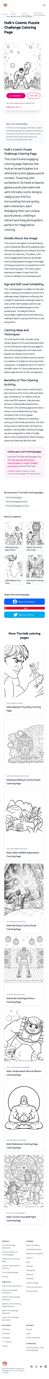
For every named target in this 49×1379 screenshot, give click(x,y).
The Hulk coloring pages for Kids (16, 502)
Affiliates (30, 1278)
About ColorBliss (33, 1245)
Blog (28, 1262)
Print (32, 96)
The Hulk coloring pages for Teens (17, 506)
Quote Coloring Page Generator (10, 1318)
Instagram (6, 1337)
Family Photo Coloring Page (11, 1260)
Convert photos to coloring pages (10, 1253)
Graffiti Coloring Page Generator (11, 1298)
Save (25, 608)
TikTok (4, 1346)
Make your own (12, 107)
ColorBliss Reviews (33, 1249)
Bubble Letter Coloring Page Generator (11, 1305)
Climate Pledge (32, 1283)
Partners (29, 1274)
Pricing (5, 1276)
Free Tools (6, 1282)
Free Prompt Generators (12, 1286)
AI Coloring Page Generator (8, 1246)
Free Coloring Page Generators (9, 1291)
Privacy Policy (32, 1291)
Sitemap (29, 1266)
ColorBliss (11, 471)
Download (16, 96)
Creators (29, 1258)
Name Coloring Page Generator (10, 1311)
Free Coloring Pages (13, 14)
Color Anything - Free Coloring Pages (35, 1348)
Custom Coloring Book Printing (11, 1266)
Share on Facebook (26, 601)
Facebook (6, 1329)
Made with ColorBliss (34, 1253)
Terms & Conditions (34, 1287)
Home (6, 14)
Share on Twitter (26, 614)
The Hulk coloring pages (26, 14)
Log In (28, 1333)
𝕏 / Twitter (7, 1342)
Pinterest (6, 1333)
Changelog (30, 1270)
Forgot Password (33, 1337)
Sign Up (29, 1329)
